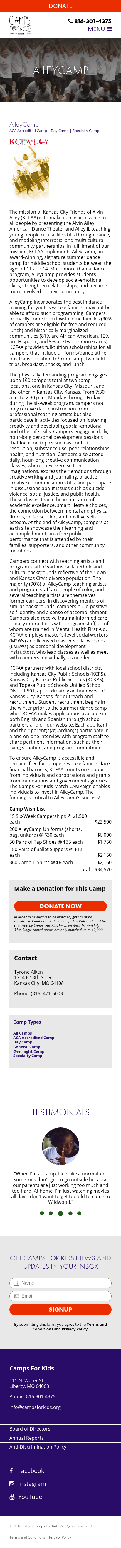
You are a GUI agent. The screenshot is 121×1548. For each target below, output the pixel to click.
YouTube (29, 1497)
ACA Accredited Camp (28, 130)
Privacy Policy (75, 1329)
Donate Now (61, 906)
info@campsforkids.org (35, 1407)
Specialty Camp (86, 130)
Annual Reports (26, 1438)
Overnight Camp (28, 1051)
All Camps (22, 1033)
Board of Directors (30, 1428)
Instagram (31, 1484)
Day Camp (60, 130)
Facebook (30, 1471)
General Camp (26, 1046)
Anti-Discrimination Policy (37, 1447)
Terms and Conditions (27, 1537)
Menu (97, 29)
